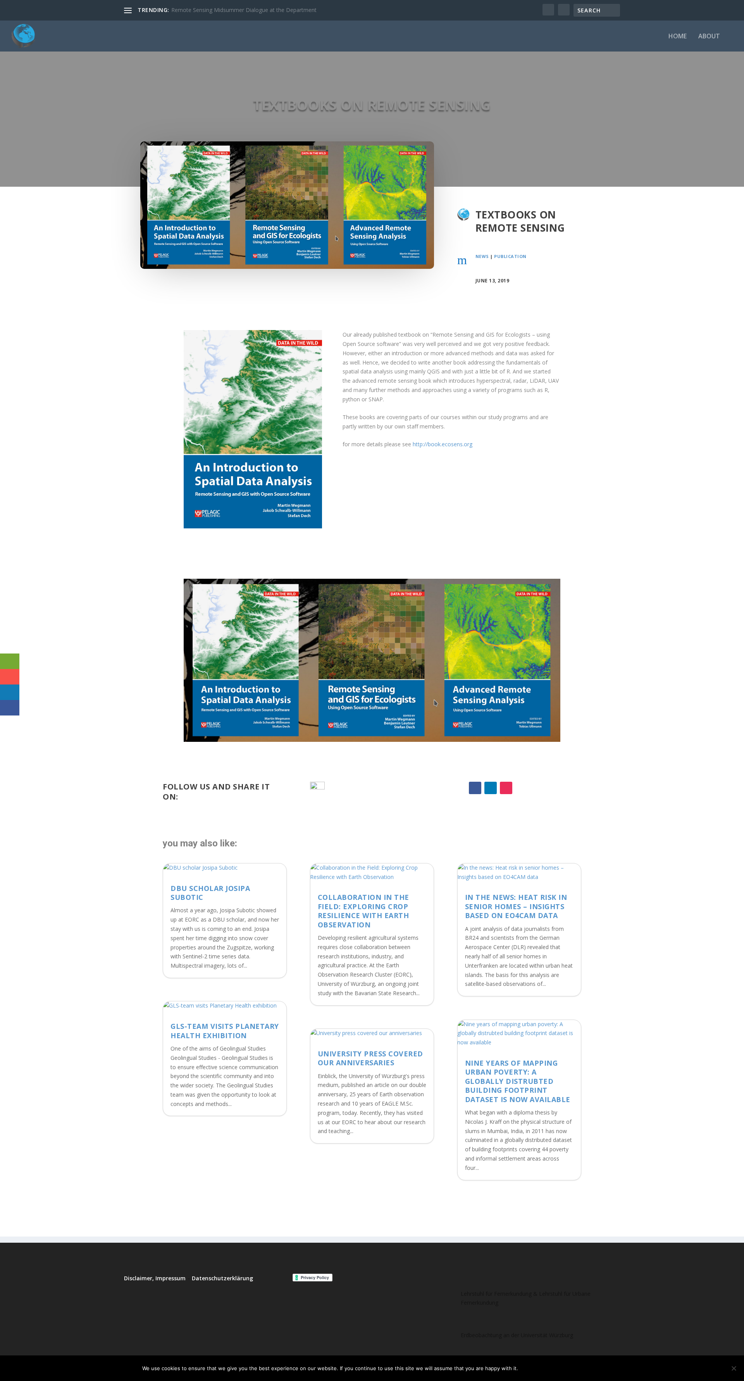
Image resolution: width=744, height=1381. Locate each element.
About (709, 36)
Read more (582, 1368)
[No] (733, 1368)
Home (677, 36)
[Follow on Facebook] (475, 788)
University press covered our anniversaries (370, 1058)
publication (510, 256)
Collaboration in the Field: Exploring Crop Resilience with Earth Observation (363, 911)
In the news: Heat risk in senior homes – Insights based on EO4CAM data (516, 906)
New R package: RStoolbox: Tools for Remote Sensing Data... (248, 10)
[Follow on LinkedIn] (490, 788)
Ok (530, 1368)
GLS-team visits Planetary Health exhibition (224, 1031)
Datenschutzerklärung (222, 1278)
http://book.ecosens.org (442, 444)
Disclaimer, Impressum (155, 1278)
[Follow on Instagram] (506, 788)
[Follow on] (521, 788)
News (482, 256)
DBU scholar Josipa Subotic (210, 893)
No (551, 1368)
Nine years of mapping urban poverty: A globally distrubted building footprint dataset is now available (517, 1081)
